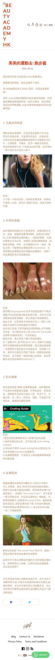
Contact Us (24, 636)
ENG (45, 25)
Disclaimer (39, 636)
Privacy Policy (15, 641)
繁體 (51, 25)
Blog (13, 636)
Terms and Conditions (36, 641)
